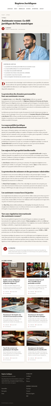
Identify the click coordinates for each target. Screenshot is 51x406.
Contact (28, 391)
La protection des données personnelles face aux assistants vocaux (20, 66)
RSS (27, 396)
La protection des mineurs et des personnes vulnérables (17, 72)
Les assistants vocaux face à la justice (13, 74)
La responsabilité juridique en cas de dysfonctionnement (17, 68)
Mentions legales (30, 393)
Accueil (3, 14)
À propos (24, 253)
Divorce (28, 8)
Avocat (42, 8)
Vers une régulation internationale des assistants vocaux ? (18, 76)
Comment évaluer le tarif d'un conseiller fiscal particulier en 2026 (36, 281)
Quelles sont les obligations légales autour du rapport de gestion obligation (11, 281)
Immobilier (22, 8)
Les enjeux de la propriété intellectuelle (13, 70)
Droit (15, 8)
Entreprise (35, 8)
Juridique (10, 8)
